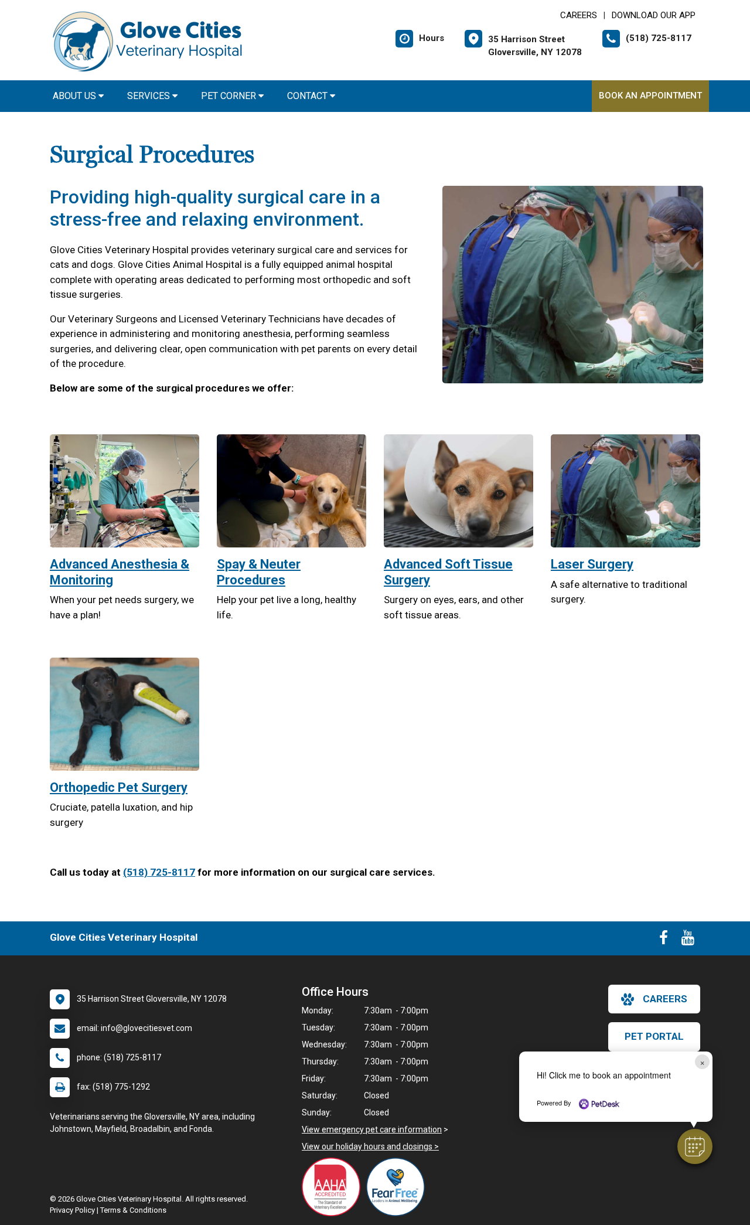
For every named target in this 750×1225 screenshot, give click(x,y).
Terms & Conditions (133, 1210)
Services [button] (149, 95)
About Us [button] (75, 95)
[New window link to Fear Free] (398, 1187)
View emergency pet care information (372, 1129)
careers (665, 999)
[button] (694, 1146)
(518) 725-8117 (159, 872)
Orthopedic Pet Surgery (119, 787)
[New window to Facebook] (663, 940)
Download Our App (654, 15)
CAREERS (578, 15)
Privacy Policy (72, 1210)
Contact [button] (308, 95)
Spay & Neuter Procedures (259, 572)
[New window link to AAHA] (334, 1187)
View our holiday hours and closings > (370, 1146)
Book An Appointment (650, 95)
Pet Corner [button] (229, 95)
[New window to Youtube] (688, 940)
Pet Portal (654, 1036)
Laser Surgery (592, 564)
